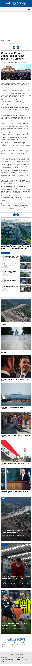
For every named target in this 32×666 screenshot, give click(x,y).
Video (4, 646)
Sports (24, 644)
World (8, 40)
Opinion (24, 642)
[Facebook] (14, 47)
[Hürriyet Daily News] (16, 3)
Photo (13, 646)
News (2, 40)
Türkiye (4, 642)
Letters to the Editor (21, 659)
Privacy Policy (4, 657)
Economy (14, 642)
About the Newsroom (7, 659)
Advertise (3, 661)
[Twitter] (18, 47)
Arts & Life (15, 644)
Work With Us (19, 657)
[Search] (24, 9)
